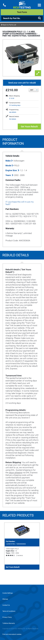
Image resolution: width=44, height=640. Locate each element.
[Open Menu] (39, 5)
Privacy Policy (7, 617)
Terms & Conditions (8, 611)
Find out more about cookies (11, 634)
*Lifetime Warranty (8, 623)
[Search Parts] (39, 18)
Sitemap (5, 599)
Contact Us (6, 605)
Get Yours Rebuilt (29, 126)
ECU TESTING (22, 6)
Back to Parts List (9, 25)
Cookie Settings (7, 593)
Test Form (22, 12)
